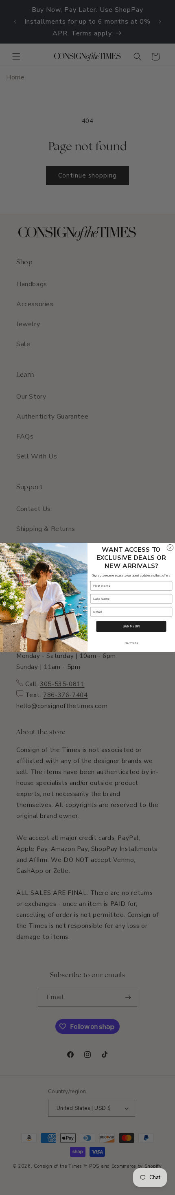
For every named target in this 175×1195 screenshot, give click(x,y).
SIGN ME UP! (131, 626)
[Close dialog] (170, 547)
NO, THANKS (131, 643)
